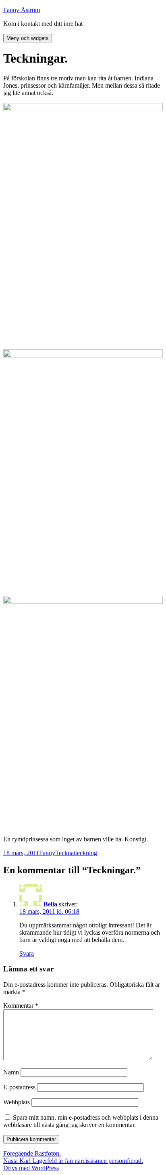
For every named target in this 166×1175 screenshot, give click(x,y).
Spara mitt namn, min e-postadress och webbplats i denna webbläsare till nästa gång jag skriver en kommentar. (80, 1121)
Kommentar (20, 1005)
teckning (86, 852)
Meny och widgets (27, 38)
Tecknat (65, 852)
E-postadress (19, 1087)
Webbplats (16, 1102)
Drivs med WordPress (31, 1167)
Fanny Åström (21, 9)
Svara (26, 953)
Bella (50, 904)
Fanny (47, 852)
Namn (11, 1072)
